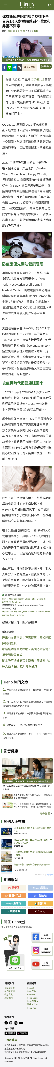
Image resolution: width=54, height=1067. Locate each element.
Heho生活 (31, 991)
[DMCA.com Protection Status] (8, 1061)
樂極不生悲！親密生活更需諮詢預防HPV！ (33, 864)
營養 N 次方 (32, 1004)
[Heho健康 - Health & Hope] (27, 5)
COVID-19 (37, 79)
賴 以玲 (35, 31)
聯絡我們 (8, 998)
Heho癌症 (31, 994)
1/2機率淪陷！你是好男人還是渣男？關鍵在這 (32, 829)
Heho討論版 (32, 1001)
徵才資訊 (8, 994)
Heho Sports (32, 998)
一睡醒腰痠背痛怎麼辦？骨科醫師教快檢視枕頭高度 (33, 853)
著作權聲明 (9, 991)
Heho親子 (31, 988)
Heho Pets (32, 1008)
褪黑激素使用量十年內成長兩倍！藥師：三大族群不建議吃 (33, 841)
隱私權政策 (9, 988)
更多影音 (45, 813)
